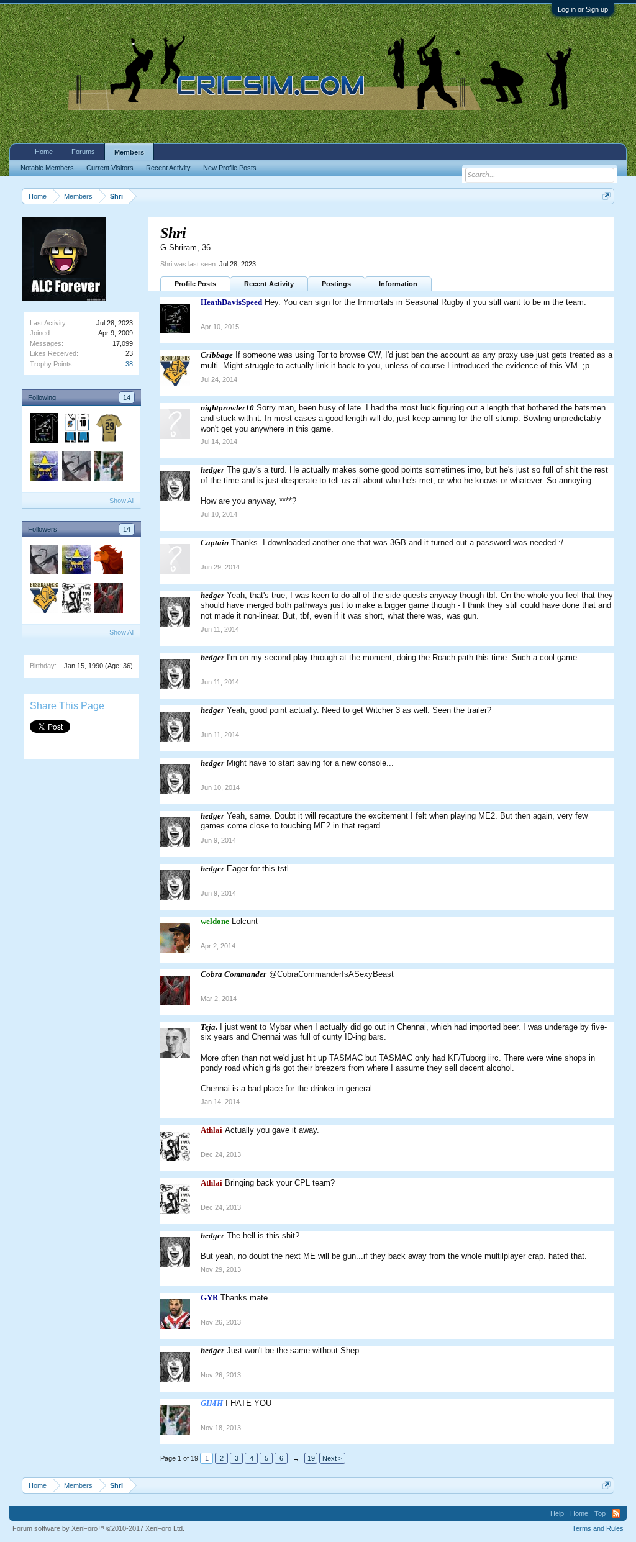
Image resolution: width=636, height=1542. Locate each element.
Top (600, 1513)
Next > (332, 1458)
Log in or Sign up (583, 9)
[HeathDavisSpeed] (43, 430)
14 (126, 397)
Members (129, 152)
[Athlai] (76, 600)
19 (311, 1458)
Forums (83, 151)
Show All (121, 500)
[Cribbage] (43, 600)
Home (44, 151)
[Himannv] (76, 468)
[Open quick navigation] (606, 196)
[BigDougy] (108, 430)
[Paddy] (43, 468)
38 (129, 364)
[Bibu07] (108, 561)
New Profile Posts (230, 167)
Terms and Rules (598, 1528)
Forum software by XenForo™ (98, 1528)
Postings (336, 284)
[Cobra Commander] (108, 600)
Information (398, 284)
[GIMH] (108, 468)
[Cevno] (76, 430)
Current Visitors (110, 167)
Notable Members (47, 167)
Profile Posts (195, 284)
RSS (616, 1513)
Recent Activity (269, 284)
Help (557, 1513)
